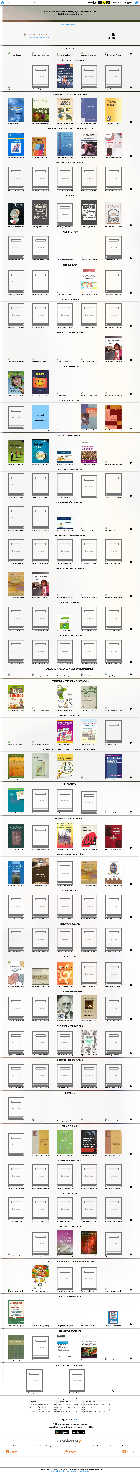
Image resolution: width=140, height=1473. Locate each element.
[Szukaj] (114, 34)
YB (104, 2)
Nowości (10, 3)
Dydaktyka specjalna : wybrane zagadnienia (68, 1409)
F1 (124, 2)
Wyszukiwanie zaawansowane (34, 37)
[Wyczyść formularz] (109, 37)
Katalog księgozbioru (70, 24)
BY (108, 2)
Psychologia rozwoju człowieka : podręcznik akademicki (71, 1406)
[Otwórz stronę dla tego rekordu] (16, 53)
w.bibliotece (59, 1446)
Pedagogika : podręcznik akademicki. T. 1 (40, 1411)
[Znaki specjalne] (114, 37)
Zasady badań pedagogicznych (38, 1407)
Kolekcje (47, 37)
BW (99, 2)
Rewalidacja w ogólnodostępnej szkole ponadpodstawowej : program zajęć (103, 1409)
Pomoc (28, 3)
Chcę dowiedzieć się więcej (60, 1471)
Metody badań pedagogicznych (38, 1409)
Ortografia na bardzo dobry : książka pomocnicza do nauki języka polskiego (76, 1407)
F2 (129, 2)
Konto (36, 3)
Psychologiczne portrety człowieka (38, 1406)
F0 (121, 2)
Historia (19, 3)
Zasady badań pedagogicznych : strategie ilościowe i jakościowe (46, 1404)
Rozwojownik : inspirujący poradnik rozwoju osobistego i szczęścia (73, 1411)
